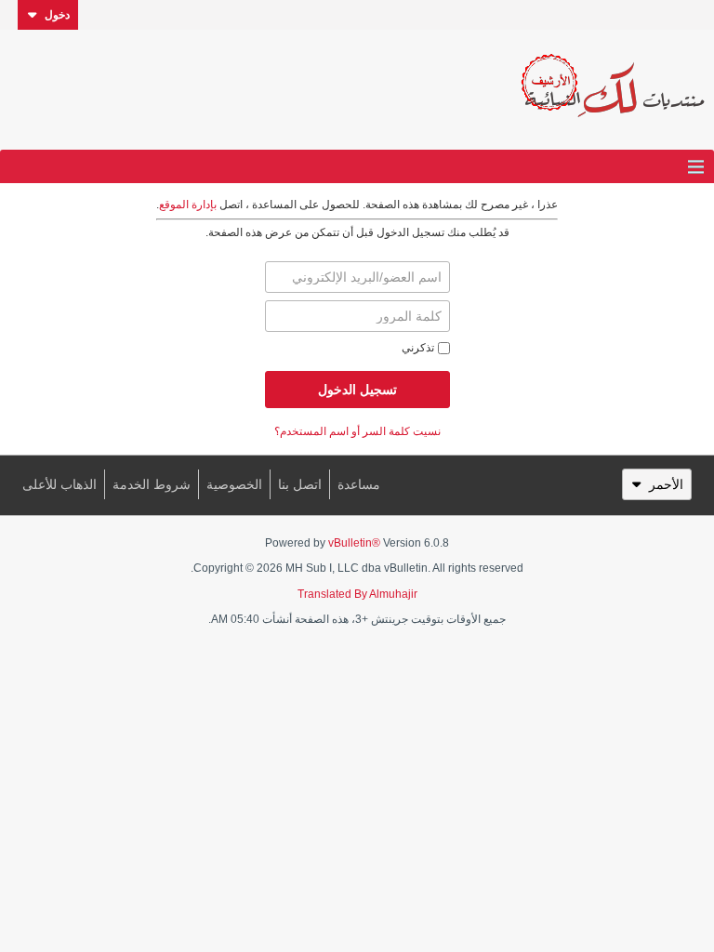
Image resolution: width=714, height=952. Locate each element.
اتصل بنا (300, 484)
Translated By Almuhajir (357, 594)
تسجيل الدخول (357, 389)
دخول (57, 14)
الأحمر (666, 484)
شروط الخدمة (151, 484)
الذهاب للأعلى (59, 484)
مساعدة (358, 484)
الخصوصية (234, 484)
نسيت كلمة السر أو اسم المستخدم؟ (357, 431)
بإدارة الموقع (188, 204)
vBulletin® (354, 542)
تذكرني (418, 347)
